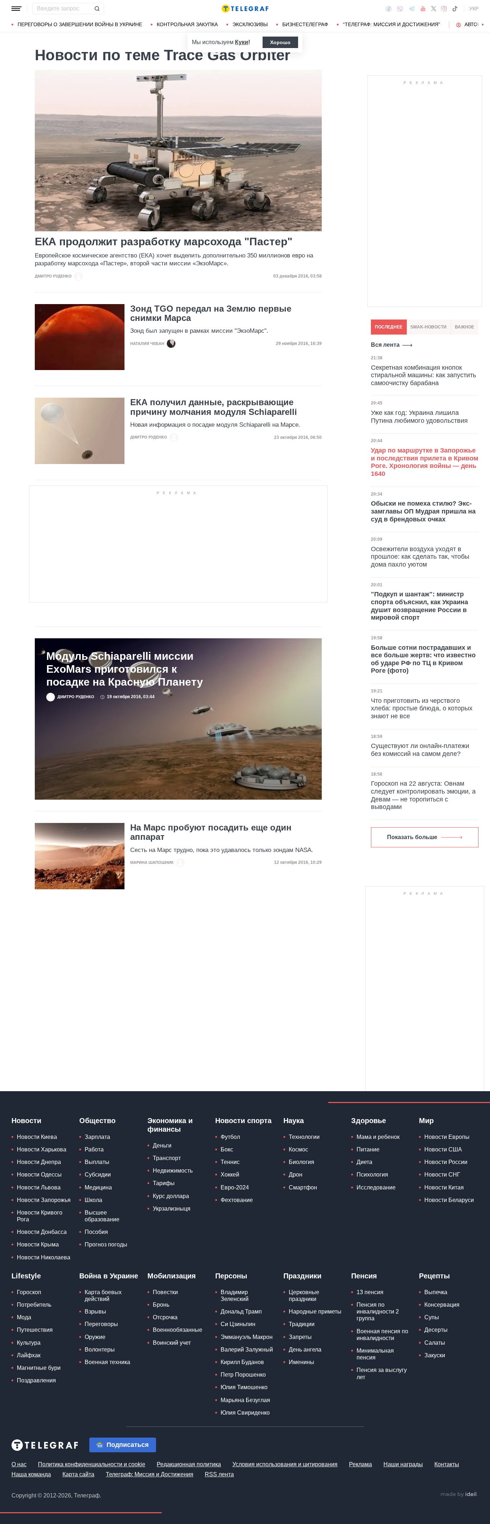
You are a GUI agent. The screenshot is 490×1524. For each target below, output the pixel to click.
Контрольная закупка (187, 24)
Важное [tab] (464, 327)
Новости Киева (37, 1137)
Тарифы (164, 1183)
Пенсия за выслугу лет (382, 1373)
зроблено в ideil (459, 1494)
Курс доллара (171, 1196)
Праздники (302, 1276)
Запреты (300, 1337)
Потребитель (34, 1305)
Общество (97, 1121)
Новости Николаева (43, 1257)
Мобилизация (171, 1276)
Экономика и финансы (170, 1125)
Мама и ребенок (378, 1137)
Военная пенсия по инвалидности (382, 1334)
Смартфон (303, 1187)
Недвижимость (173, 1171)
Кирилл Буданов (242, 1362)
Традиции (302, 1324)
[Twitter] (434, 8)
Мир (426, 1121)
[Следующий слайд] (483, 25)
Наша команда (31, 1474)
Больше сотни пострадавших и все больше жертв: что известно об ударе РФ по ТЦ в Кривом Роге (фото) (423, 659)
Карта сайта (78, 1474)
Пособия (96, 1232)
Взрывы (95, 1311)
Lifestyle (26, 1276)
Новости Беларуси (449, 1200)
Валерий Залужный (247, 1349)
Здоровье (368, 1121)
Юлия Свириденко (245, 1413)
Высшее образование (102, 1216)
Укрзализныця (171, 1209)
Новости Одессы (39, 1175)
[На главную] (245, 9)
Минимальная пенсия (375, 1354)
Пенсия (364, 1276)
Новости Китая (444, 1187)
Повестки (165, 1292)
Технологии (304, 1137)
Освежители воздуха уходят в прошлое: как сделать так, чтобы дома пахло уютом (420, 556)
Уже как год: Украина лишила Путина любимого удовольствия (419, 416)
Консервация (442, 1305)
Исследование (376, 1187)
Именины (301, 1362)
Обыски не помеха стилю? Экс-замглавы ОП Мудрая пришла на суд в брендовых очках (423, 511)
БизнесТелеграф (305, 24)
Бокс (227, 1149)
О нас (19, 1464)
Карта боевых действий (103, 1295)
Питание (368, 1149)
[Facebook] (388, 8)
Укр (474, 8)
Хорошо (280, 42)
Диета (364, 1162)
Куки (241, 42)
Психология (372, 1175)
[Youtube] (423, 8)
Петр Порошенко (243, 1375)
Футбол (230, 1137)
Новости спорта (243, 1121)
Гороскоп (29, 1292)
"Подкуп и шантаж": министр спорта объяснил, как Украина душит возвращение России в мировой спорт (419, 606)
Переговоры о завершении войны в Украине (80, 24)
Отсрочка (165, 1317)
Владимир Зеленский (235, 1295)
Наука (293, 1121)
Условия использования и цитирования (285, 1464)
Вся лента (385, 345)
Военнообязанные (177, 1330)
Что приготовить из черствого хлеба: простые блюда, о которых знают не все (421, 708)
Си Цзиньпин (238, 1324)
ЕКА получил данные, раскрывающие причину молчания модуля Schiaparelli (213, 407)
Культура (29, 1343)
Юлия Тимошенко (244, 1387)
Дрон (295, 1175)
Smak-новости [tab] (428, 327)
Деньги (162, 1145)
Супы (431, 1317)
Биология (301, 1162)
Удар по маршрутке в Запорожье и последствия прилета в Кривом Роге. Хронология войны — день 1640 (424, 462)
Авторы (475, 24)
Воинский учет (172, 1343)
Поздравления (36, 1380)
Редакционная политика (189, 1464)
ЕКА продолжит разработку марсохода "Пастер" (163, 241)
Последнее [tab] (388, 327)
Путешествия (35, 1330)
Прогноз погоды (106, 1244)
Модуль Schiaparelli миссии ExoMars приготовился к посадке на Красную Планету (124, 669)
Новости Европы (447, 1137)
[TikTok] (455, 8)
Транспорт (167, 1158)
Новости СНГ (442, 1175)
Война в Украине (108, 1276)
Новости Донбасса (42, 1232)
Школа (93, 1200)
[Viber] (400, 8)
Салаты (434, 1343)
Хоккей (230, 1175)
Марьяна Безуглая (245, 1400)
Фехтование (237, 1200)
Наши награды (403, 1464)
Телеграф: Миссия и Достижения (149, 1474)
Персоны (231, 1276)
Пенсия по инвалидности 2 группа (378, 1311)
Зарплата (97, 1137)
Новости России (445, 1162)
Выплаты (97, 1162)
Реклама (360, 1464)
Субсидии (98, 1175)
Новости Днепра (39, 1162)
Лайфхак (29, 1355)
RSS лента (219, 1474)
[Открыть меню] (16, 9)
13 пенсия (370, 1292)
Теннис (230, 1162)
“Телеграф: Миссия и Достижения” (391, 24)
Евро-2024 (235, 1187)
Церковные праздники (304, 1295)
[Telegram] (412, 8)
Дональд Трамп (241, 1311)
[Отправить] (97, 8)
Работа (94, 1149)
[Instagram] (444, 8)
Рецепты (434, 1276)
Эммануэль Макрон (247, 1337)
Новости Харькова (41, 1149)
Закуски (434, 1355)
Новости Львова (39, 1187)
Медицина (98, 1187)
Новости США (443, 1149)
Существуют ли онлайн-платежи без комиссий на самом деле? (420, 749)
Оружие (95, 1337)
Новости (26, 1121)
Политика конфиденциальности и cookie (91, 1464)
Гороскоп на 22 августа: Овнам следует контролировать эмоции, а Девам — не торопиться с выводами (423, 795)
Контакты (446, 1464)
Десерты (436, 1330)
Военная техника (107, 1362)
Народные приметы (315, 1311)
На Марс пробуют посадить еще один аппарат (211, 832)
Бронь (161, 1305)
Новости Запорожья (44, 1200)
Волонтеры (100, 1349)
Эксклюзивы (250, 24)
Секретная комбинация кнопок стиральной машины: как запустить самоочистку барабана (423, 375)
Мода (24, 1317)
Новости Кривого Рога (39, 1216)
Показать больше (412, 837)
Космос (298, 1149)
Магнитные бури (39, 1368)
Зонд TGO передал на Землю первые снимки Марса (210, 313)
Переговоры (101, 1324)
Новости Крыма (38, 1244)
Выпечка (435, 1292)
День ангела (305, 1349)
